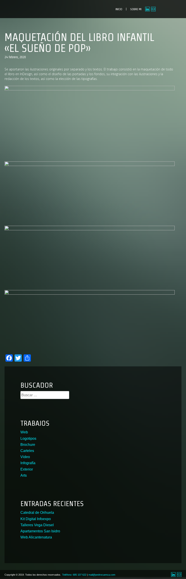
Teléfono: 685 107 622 (74, 574)
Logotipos (28, 438)
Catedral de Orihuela (37, 512)
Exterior (26, 469)
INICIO (118, 9)
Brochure (27, 445)
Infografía (27, 463)
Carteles (27, 451)
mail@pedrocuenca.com (101, 574)
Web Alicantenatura (36, 537)
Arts (23, 475)
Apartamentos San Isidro (40, 531)
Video (25, 457)
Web (24, 432)
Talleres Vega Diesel (37, 525)
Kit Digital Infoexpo (35, 519)
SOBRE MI (136, 9)
